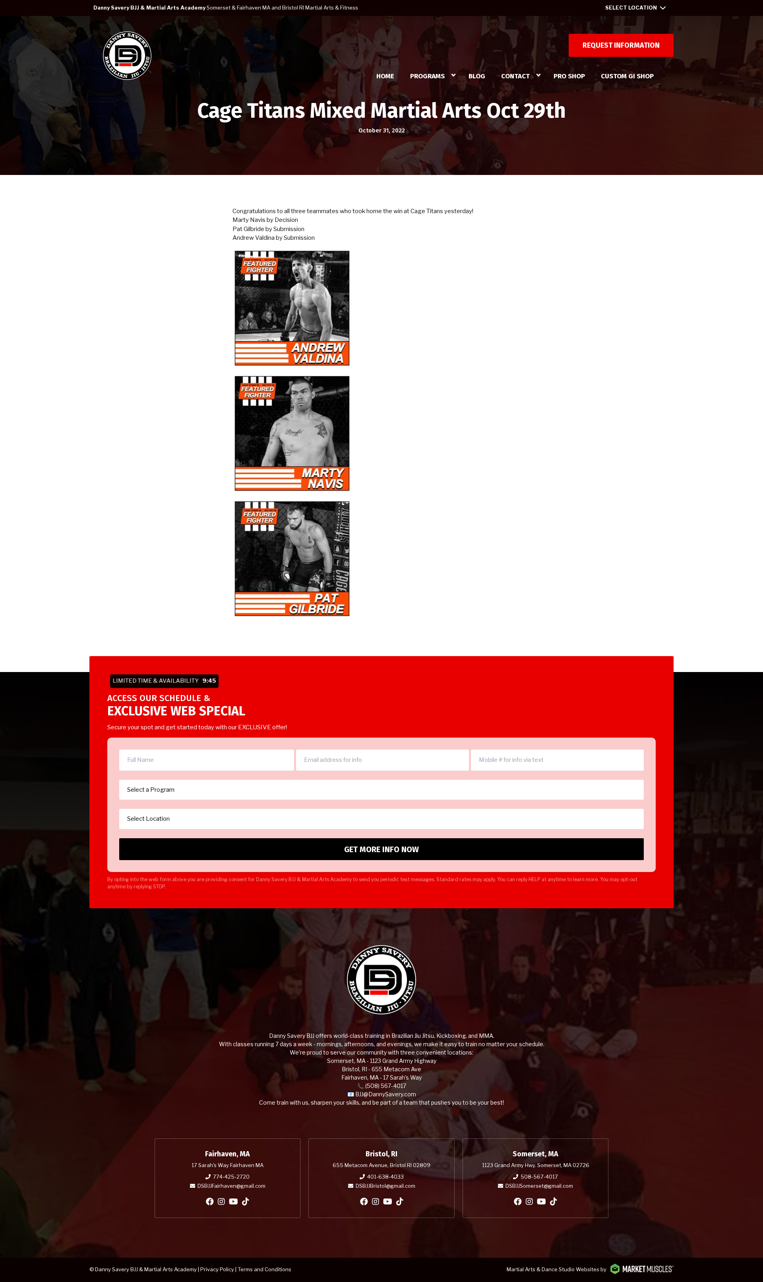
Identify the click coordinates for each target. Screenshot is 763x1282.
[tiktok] (245, 1201)
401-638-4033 (385, 1176)
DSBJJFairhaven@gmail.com (231, 1186)
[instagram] (221, 1201)
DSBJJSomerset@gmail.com (539, 1186)
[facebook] (210, 1201)
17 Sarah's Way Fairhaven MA (227, 1165)
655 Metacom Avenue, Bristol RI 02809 (381, 1165)
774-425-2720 (231, 1176)
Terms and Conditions (264, 1269)
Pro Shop (569, 76)
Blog (477, 76)
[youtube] (233, 1201)
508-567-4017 (539, 1176)
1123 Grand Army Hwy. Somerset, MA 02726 (535, 1165)
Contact (515, 76)
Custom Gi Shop (627, 76)
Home (385, 76)
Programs (427, 76)
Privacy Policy (217, 1269)
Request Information (621, 45)
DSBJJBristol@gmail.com (385, 1186)
